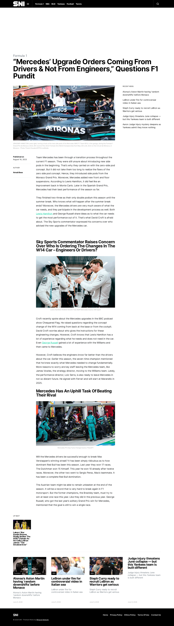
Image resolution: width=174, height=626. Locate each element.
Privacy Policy (116, 615)
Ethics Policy (130, 615)
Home (105, 615)
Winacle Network (42, 620)
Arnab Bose (18, 172)
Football (70, 4)
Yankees (61, 4)
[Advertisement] (87, 30)
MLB (53, 4)
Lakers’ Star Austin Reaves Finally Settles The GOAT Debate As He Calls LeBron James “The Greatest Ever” (21, 538)
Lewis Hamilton (44, 213)
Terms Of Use (143, 615)
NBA (47, 4)
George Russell (50, 342)
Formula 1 (39, 4)
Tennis (79, 4)
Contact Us (156, 615)
